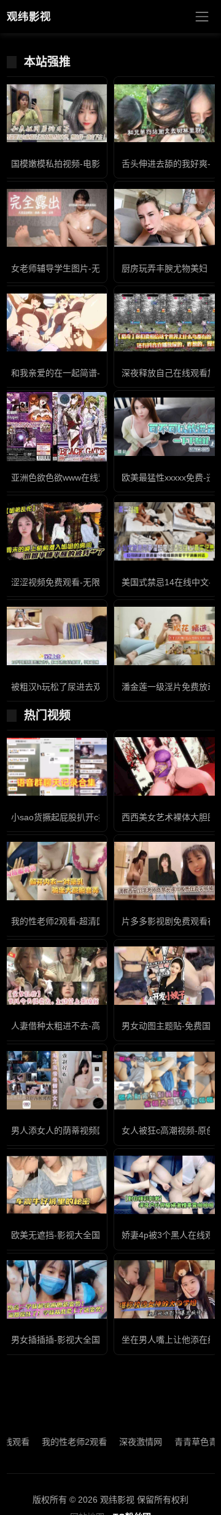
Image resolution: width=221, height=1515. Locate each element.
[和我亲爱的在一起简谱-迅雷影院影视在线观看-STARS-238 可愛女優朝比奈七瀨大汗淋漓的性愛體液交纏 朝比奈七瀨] (55, 323)
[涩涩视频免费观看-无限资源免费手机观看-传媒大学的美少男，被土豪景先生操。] (55, 531)
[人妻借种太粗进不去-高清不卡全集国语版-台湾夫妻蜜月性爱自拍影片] (55, 976)
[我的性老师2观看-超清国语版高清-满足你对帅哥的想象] (55, 871)
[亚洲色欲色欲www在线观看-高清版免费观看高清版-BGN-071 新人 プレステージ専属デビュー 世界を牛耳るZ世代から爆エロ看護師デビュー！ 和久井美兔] (55, 427)
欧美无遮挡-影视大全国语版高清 (72, 1235)
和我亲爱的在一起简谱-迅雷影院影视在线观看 (98, 373)
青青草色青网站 (189, 1442)
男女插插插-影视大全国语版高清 (72, 1340)
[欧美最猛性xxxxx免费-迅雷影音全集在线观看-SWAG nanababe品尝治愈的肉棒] (165, 427)
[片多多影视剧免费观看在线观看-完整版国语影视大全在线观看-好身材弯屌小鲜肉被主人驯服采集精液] (165, 871)
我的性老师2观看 (58, 1442)
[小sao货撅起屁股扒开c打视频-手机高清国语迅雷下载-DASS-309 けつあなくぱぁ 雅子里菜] (55, 767)
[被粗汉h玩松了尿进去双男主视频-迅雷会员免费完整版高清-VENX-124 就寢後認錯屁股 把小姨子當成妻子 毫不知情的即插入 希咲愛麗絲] (55, 636)
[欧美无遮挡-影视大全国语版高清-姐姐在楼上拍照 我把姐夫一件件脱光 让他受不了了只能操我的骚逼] (55, 1185)
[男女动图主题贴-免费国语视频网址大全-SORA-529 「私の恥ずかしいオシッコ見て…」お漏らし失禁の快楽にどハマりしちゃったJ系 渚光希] (165, 975)
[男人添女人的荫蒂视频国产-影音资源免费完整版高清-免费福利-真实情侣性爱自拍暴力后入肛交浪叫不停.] (55, 1080)
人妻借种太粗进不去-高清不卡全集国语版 (90, 1026)
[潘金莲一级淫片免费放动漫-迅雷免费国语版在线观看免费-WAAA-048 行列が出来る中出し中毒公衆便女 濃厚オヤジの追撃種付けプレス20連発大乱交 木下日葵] (165, 636)
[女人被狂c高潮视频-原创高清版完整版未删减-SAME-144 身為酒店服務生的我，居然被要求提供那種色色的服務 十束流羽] (165, 1080)
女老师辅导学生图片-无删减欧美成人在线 (90, 268)
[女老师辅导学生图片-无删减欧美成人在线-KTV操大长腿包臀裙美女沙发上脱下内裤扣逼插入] (55, 218)
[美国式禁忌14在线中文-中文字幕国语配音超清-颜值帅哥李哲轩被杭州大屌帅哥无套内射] (165, 531)
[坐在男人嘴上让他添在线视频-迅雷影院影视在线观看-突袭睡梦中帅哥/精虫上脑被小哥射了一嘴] (165, 1289)
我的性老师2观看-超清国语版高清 (75, 921)
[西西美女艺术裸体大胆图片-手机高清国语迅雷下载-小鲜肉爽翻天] (165, 766)
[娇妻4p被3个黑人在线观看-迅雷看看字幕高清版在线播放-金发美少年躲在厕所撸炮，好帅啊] (165, 1185)
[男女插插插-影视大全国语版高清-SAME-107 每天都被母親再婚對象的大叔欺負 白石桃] (55, 1289)
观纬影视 (29, 16)
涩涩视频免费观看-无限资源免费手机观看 (90, 582)
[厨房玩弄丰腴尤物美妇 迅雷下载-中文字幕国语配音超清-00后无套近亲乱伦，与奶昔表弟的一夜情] (165, 218)
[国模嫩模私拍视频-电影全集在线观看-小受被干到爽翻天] (55, 113)
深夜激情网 (125, 1442)
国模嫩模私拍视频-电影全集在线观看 (81, 164)
